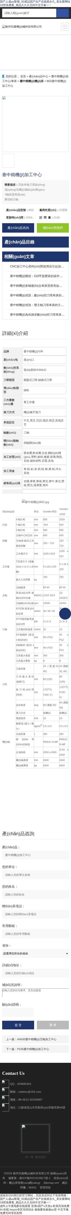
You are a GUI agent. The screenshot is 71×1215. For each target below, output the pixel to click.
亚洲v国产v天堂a (41, 1206)
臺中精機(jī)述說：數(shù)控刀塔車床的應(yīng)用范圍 (37, 295)
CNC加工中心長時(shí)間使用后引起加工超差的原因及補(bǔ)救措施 (37, 266)
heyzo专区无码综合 (22, 1209)
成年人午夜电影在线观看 (15, 1206)
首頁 (23, 76)
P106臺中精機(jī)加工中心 (33, 1049)
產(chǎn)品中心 (38, 76)
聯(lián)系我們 (53, 227)
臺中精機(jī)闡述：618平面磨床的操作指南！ (37, 276)
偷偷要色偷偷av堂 (46, 1209)
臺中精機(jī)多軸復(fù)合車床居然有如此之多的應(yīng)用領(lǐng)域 (37, 285)
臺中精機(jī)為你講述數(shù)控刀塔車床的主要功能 (37, 314)
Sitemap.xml (51, 1182)
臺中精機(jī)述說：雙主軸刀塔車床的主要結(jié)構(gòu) (37, 305)
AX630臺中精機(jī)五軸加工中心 (36, 1039)
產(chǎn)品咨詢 (18, 227)
